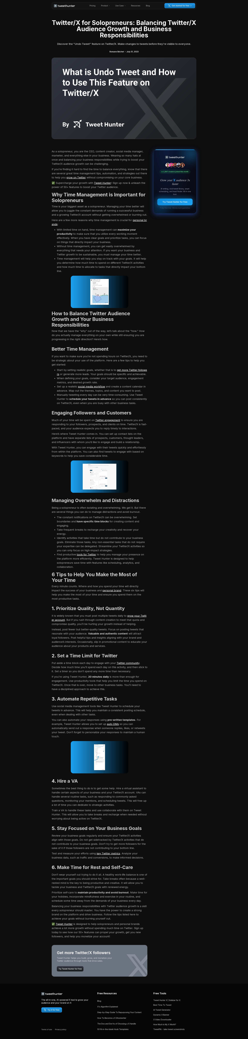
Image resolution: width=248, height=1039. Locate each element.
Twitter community (128, 663)
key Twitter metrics (108, 853)
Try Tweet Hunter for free (174, 202)
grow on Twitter (76, 177)
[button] (105, 6)
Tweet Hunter (102, 182)
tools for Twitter (86, 554)
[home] (64, 5)
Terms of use (46, 1029)
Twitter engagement (107, 420)
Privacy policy (60, 1029)
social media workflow (91, 386)
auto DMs (113, 724)
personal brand (111, 590)
